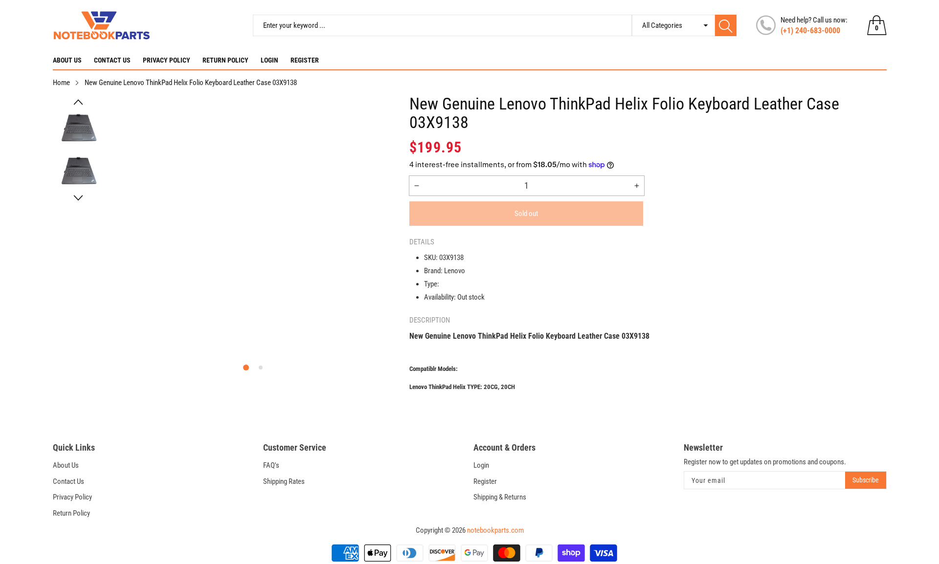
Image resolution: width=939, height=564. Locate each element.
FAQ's (271, 465)
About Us (67, 60)
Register (305, 60)
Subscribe (865, 480)
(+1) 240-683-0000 (810, 30)
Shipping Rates (284, 481)
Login (269, 60)
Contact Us (112, 60)
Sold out (526, 213)
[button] (78, 102)
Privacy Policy (166, 60)
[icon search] (726, 25)
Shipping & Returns (499, 497)
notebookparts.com (495, 530)
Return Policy (225, 60)
